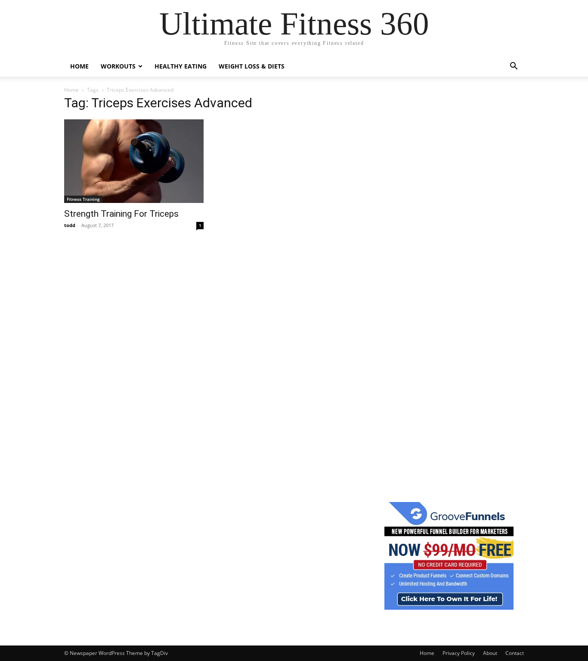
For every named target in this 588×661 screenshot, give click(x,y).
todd (69, 225)
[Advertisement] (449, 228)
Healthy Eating (181, 66)
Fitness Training (83, 199)
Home (79, 66)
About (490, 653)
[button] (513, 67)
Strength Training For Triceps (121, 214)
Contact (514, 653)
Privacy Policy (459, 653)
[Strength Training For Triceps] (134, 161)
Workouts (118, 66)
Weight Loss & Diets (252, 66)
